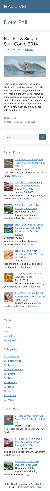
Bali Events (9, 374)
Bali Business (10, 365)
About (7, 331)
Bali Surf (11, 118)
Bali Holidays (10, 382)
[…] (12, 432)
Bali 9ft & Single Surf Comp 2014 (21, 41)
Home (7, 327)
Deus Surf (30, 122)
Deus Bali (18, 122)
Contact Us (9, 336)
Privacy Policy (11, 340)
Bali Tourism (10, 395)
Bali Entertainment (13, 369)
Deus (10, 122)
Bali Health (9, 378)
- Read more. (17, 176)
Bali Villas (9, 400)
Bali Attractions (11, 356)
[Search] (42, 137)
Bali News (9, 387)
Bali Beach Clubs (12, 361)
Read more (26, 110)
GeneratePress (34, 487)
